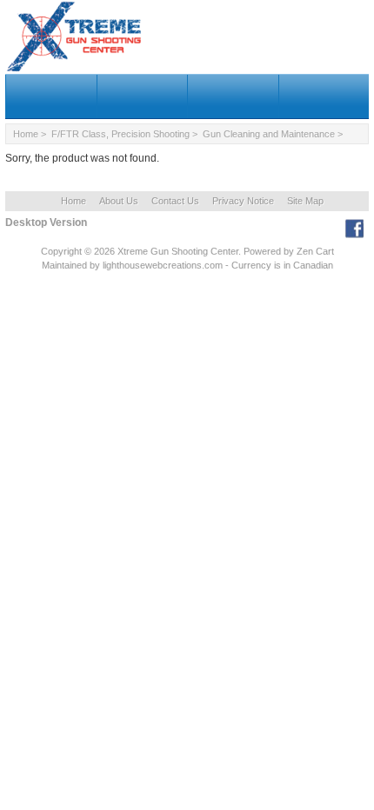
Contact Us (175, 201)
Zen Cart (315, 251)
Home (25, 134)
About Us (118, 201)
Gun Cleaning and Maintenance (269, 134)
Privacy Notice (243, 201)
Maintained (64, 265)
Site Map (305, 201)
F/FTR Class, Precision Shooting (120, 134)
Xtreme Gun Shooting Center (177, 251)
